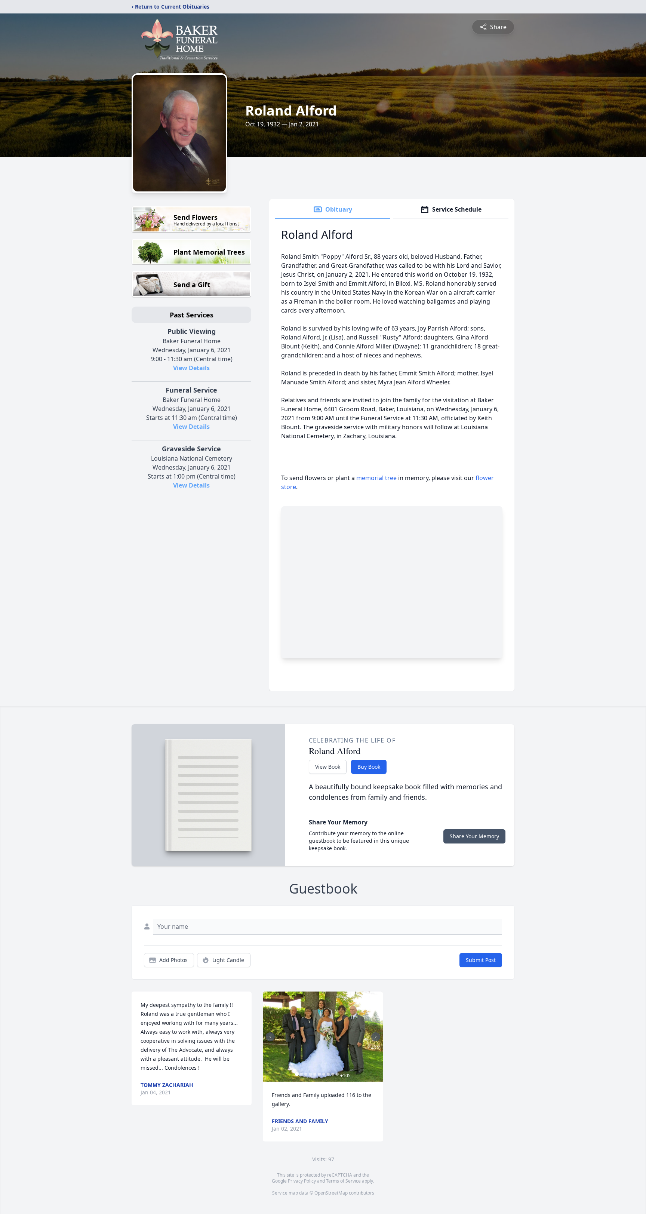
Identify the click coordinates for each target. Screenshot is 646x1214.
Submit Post (481, 959)
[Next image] (375, 1036)
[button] (323, 1037)
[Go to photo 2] (301, 1074)
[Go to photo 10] (337, 1074)
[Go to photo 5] (314, 1074)
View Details (191, 368)
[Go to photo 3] (305, 1074)
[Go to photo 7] (323, 1074)
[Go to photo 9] (332, 1074)
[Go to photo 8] (328, 1074)
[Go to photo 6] (319, 1074)
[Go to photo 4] (310, 1074)
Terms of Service (343, 1181)
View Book (327, 766)
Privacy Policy (302, 1181)
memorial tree (376, 478)
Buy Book (368, 766)
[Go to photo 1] (297, 1074)
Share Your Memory (474, 836)
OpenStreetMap (331, 1193)
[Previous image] (270, 1036)
